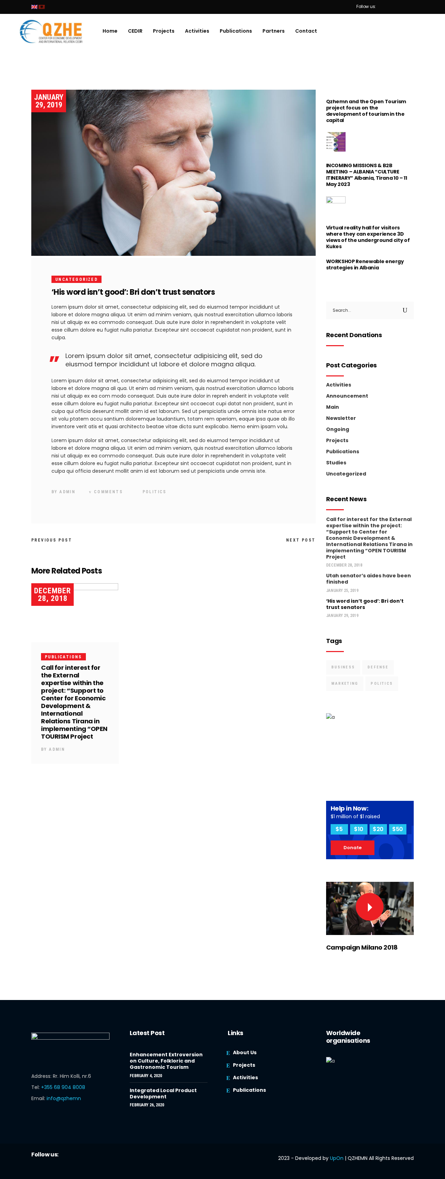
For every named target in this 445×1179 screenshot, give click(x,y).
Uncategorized (76, 279)
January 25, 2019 (342, 590)
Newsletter (341, 418)
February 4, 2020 (146, 1075)
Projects (337, 440)
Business (343, 667)
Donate (352, 847)
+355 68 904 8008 (63, 1087)
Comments (107, 491)
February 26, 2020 (147, 1105)
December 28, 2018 (52, 594)
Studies (336, 462)
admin (67, 491)
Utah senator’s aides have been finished (368, 578)
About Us (245, 1052)
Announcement (347, 395)
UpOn (336, 1158)
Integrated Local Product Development (163, 1093)
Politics (155, 491)
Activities (338, 384)
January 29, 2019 (48, 101)
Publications (63, 656)
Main (332, 407)
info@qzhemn (64, 1098)
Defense (377, 667)
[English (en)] (34, 7)
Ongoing (337, 429)
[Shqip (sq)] (42, 7)
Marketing (344, 683)
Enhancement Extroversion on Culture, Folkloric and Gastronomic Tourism (166, 1061)
